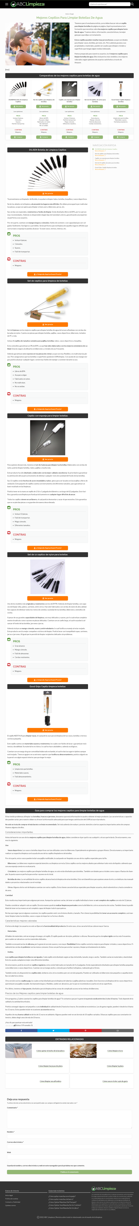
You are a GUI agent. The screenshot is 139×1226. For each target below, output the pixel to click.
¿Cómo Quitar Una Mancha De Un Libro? (63, 1208)
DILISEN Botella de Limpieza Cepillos (106, 149)
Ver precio (19, 106)
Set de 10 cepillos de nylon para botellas (107, 163)
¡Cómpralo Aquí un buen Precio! (49, 274)
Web (9, 1152)
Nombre (11, 1132)
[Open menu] (6, 4)
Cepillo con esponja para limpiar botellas (107, 158)
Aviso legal (9, 1195)
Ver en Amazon (99, 151)
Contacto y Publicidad (12, 1202)
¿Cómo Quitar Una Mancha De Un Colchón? (64, 1205)
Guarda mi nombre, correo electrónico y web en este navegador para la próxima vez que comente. (46, 1166)
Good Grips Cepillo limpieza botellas (106, 167)
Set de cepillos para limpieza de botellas (107, 153)
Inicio (67, 14)
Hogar (72, 14)
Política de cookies (11, 1199)
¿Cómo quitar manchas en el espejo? (62, 1196)
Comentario (12, 1108)
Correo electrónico (15, 1142)
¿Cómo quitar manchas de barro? (60, 1199)
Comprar (19, 137)
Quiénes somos (10, 1205)
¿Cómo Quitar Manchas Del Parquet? (62, 1202)
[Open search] (132, 4)
